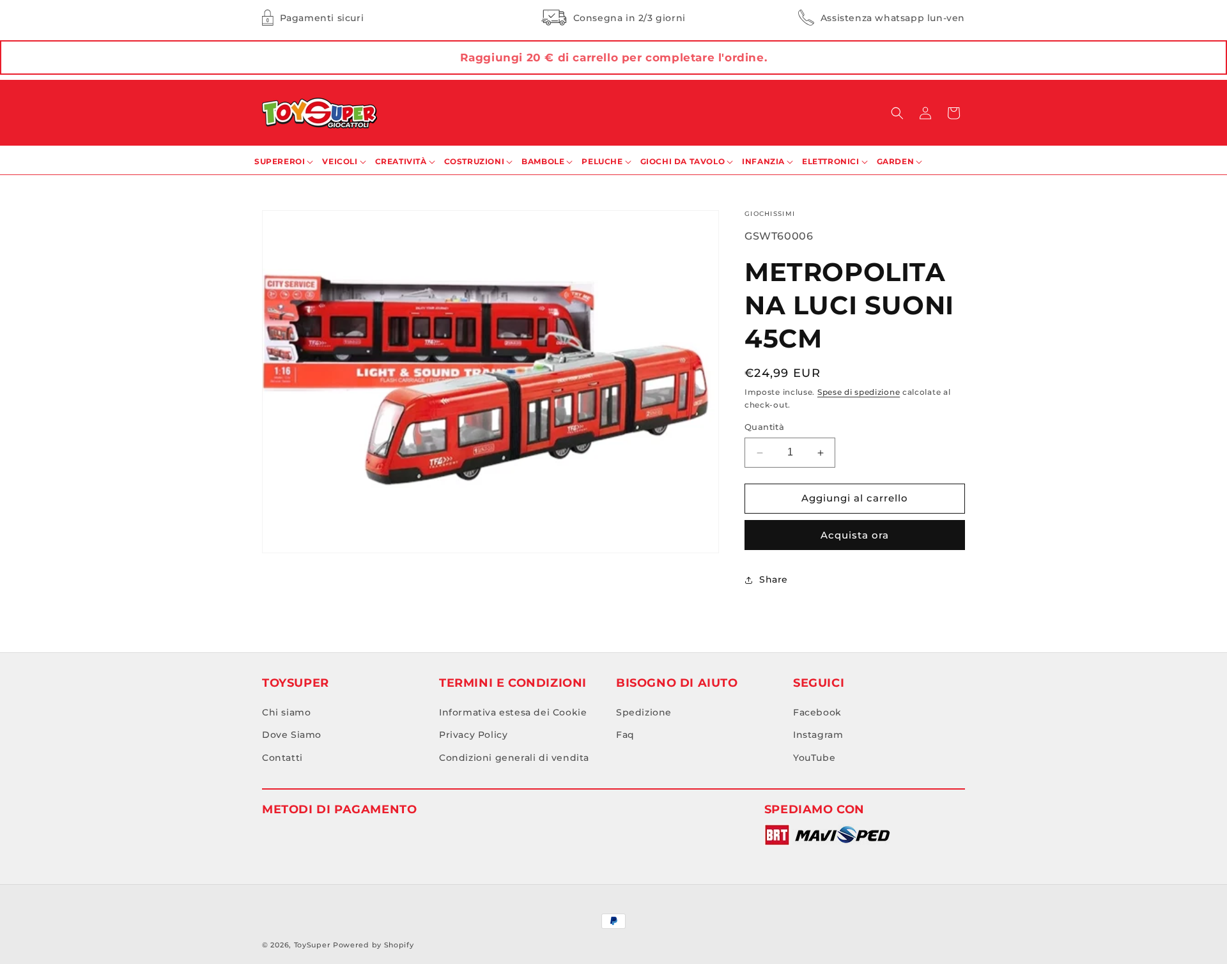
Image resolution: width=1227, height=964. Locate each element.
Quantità (764, 427)
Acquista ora (855, 535)
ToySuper (312, 944)
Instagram (818, 735)
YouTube (814, 757)
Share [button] (773, 580)
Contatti (282, 757)
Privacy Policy (473, 735)
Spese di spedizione (858, 392)
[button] (897, 113)
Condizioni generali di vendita (514, 757)
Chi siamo (286, 713)
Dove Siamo (291, 735)
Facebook (817, 713)
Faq (625, 735)
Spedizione (644, 713)
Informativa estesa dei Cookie (513, 713)
